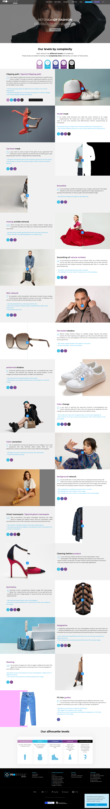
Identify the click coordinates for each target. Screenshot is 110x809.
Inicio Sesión (89, 2)
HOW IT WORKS (57, 1)
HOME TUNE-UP (49, 1)
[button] (55, 29)
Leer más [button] (98, 801)
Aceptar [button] (96, 804)
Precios (53, 775)
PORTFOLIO (74, 1)
